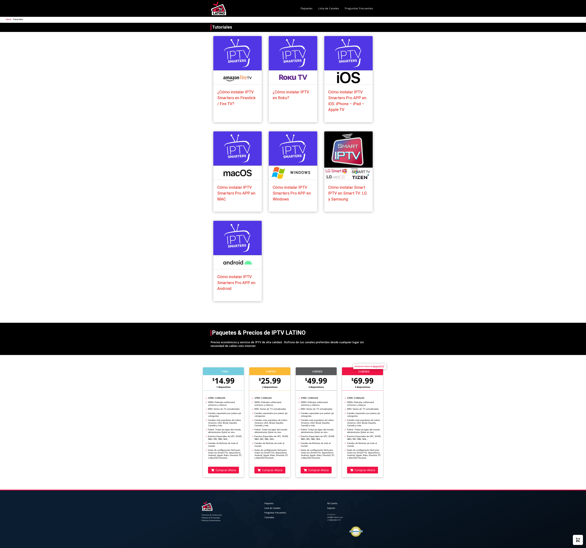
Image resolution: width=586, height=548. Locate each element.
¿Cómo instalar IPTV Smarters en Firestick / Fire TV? (236, 98)
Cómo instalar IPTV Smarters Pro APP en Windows (292, 193)
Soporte (331, 508)
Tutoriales (269, 517)
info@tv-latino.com (335, 517)
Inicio (8, 19)
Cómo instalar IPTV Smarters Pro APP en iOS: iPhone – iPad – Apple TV (347, 101)
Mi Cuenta (332, 503)
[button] (578, 540)
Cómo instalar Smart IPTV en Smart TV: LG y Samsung (347, 193)
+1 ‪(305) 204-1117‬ (334, 520)
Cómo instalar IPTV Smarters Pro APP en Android (236, 283)
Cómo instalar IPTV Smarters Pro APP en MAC (236, 193)
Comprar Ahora (225, 470)
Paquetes (307, 8)
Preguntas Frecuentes (359, 8)
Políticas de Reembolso (211, 520)
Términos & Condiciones (211, 515)
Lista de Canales (328, 8)
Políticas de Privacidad (210, 518)
